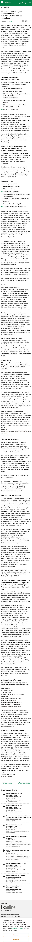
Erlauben (16, 939)
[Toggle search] (26, 3)
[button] (30, 2)
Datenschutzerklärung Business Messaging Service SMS (16, 879)
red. (11, 21)
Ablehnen (16, 935)
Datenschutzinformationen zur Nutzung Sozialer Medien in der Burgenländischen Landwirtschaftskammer (18, 818)
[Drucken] (23, 21)
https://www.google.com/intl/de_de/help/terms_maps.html (16, 432)
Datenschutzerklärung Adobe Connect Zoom (18, 854)
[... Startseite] (6, 3)
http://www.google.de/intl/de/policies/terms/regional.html (16, 426)
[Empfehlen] (26, 21)
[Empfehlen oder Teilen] (30, 21)
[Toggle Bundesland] (21, 3)
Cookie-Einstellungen (17, 928)
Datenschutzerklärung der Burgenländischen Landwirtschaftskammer (14, 797)
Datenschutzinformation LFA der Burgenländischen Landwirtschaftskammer (17, 867)
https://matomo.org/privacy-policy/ (11, 280)
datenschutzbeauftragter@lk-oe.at (11, 706)
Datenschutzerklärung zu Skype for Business (18, 841)
